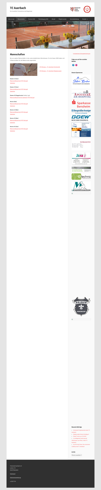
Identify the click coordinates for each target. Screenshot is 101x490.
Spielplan (12, 83)
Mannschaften (21, 19)
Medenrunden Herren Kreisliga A (81, 434)
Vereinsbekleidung (74, 19)
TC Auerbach (18, 8)
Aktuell (53, 19)
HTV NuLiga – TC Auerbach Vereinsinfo (50, 67)
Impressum (12, 473)
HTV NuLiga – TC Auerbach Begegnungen (50, 71)
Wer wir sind (11, 19)
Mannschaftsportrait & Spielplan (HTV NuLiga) (22, 97)
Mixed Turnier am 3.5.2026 (79, 436)
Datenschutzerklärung (15, 477)
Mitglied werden (62, 19)
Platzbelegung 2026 (43, 19)
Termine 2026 (31, 19)
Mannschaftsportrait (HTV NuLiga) (19, 81)
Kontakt (84, 19)
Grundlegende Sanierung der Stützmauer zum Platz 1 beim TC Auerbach (79, 440)
